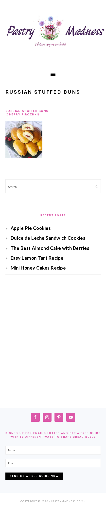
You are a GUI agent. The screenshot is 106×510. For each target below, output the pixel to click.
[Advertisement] (53, 339)
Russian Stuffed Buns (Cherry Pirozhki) (27, 112)
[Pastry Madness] (53, 60)
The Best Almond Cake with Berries (50, 248)
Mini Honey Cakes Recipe (38, 268)
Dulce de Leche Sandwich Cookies (48, 238)
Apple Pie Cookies (31, 228)
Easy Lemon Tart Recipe (37, 258)
